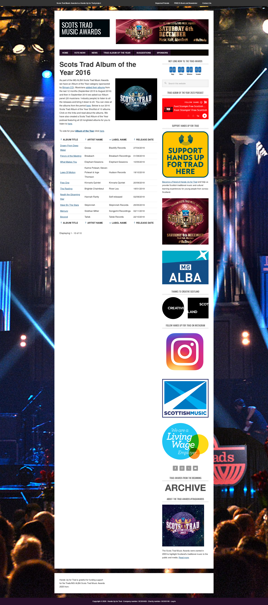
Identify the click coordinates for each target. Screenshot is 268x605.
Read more (184, 557)
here (88, 105)
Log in (173, 601)
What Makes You (68, 161)
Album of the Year (84, 130)
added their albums (95, 87)
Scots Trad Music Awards (81, 28)
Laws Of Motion (68, 172)
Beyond (64, 216)
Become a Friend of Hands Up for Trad (179, 181)
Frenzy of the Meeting (70, 155)
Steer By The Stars (69, 205)
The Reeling (66, 188)
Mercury (64, 210)
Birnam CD (67, 87)
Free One (64, 182)
